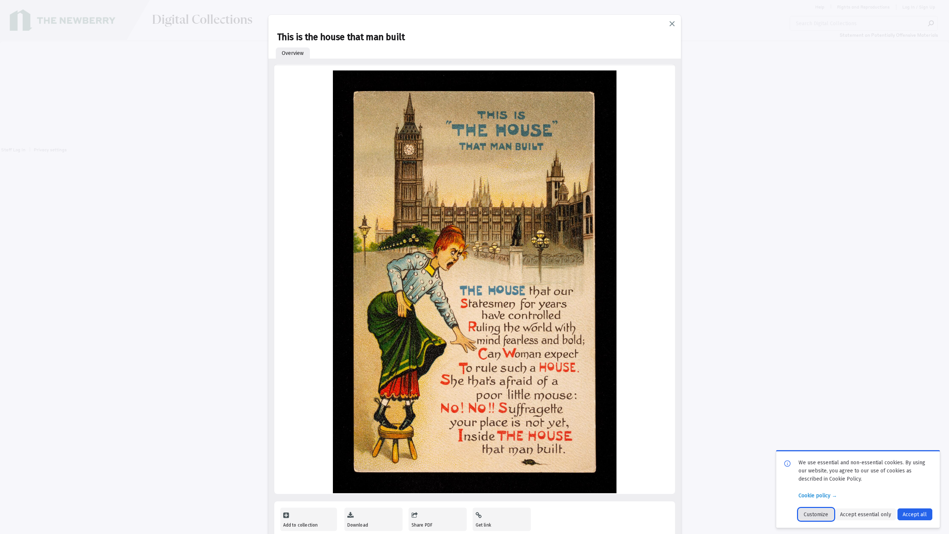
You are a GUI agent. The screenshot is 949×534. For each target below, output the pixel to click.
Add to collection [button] (300, 525)
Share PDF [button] (422, 525)
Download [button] (357, 525)
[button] (672, 23)
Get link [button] (483, 525)
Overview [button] (293, 53)
